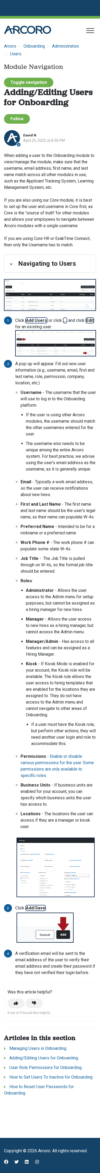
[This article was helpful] (16, 1003)
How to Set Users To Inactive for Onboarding (51, 1077)
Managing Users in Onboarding (37, 1048)
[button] (90, 30)
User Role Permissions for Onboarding (45, 1067)
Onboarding (34, 46)
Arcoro (10, 46)
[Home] (27, 30)
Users (15, 53)
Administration (65, 46)
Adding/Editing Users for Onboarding (43, 1057)
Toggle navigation (28, 82)
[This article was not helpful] (34, 1003)
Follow (16, 118)
